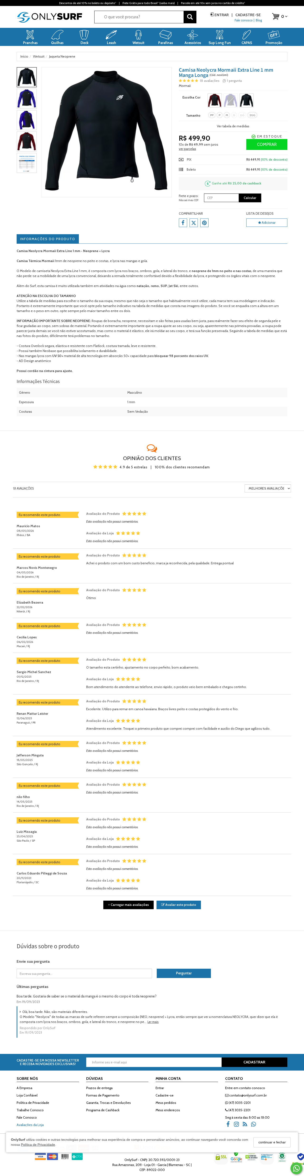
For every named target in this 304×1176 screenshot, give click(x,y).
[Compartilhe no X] (194, 222)
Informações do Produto (47, 239)
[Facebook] (229, 1126)
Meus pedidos (166, 1103)
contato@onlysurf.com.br (247, 1095)
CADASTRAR (254, 1062)
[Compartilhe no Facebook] (183, 222)
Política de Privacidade (38, 1145)
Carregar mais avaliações (128, 905)
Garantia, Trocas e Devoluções (108, 1103)
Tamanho (193, 115)
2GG (252, 115)
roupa (108, 301)
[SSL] (221, 1160)
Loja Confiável (27, 1095)
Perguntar (184, 973)
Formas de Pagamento (102, 1095)
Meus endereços (168, 1110)
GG (242, 115)
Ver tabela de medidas (233, 126)
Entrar (222, 15)
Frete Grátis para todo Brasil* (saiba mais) (149, 3)
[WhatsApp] (255, 1126)
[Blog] (246, 1126)
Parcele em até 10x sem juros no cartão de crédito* (213, 3)
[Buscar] (190, 17)
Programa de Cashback (102, 1110)
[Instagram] (238, 1126)
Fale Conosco (27, 1117)
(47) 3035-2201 (239, 1103)
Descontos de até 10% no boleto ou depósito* (87, 3)
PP (212, 115)
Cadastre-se (247, 15)
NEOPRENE (81, 321)
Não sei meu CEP (188, 200)
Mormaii (185, 86)
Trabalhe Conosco (30, 1110)
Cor (189, 97)
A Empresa (24, 1088)
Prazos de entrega (99, 1088)
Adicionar (268, 222)
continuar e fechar (272, 1142)
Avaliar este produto (180, 905)
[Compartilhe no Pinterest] (204, 222)
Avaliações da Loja (30, 1125)
